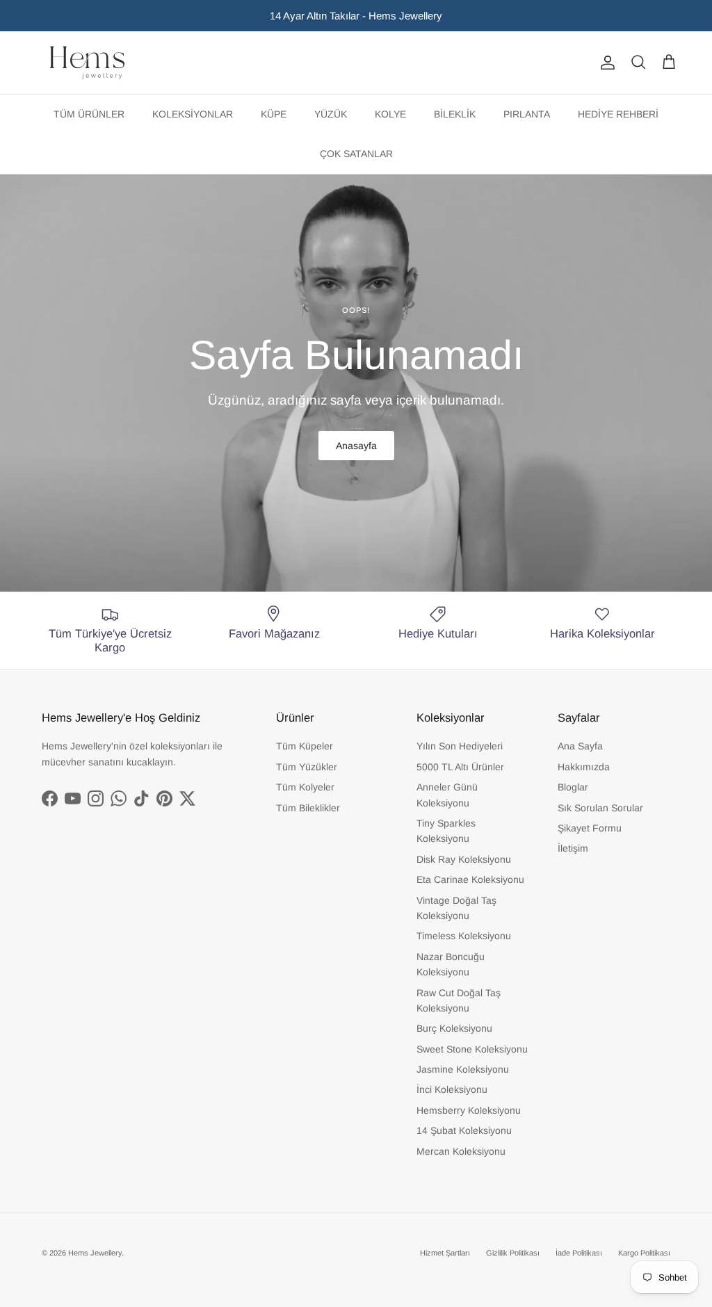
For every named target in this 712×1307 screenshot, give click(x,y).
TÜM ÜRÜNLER (89, 114)
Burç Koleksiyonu (454, 1028)
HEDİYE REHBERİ (618, 114)
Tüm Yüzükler (306, 766)
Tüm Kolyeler (305, 787)
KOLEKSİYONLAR (192, 114)
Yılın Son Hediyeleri (459, 746)
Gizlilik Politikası (513, 1253)
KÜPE (273, 114)
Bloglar (573, 787)
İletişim (573, 848)
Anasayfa (356, 445)
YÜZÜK (330, 114)
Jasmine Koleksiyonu (462, 1069)
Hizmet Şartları (445, 1253)
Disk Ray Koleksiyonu (463, 859)
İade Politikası (579, 1253)
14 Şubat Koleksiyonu (464, 1130)
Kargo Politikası (644, 1253)
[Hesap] (605, 62)
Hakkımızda (584, 766)
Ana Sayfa (580, 746)
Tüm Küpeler (304, 746)
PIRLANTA (526, 114)
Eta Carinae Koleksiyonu (470, 879)
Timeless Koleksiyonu (463, 935)
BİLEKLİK (455, 114)
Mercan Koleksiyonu (460, 1151)
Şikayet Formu (590, 828)
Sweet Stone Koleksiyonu (472, 1049)
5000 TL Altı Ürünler (460, 766)
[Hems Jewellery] (87, 62)
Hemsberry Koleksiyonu (468, 1110)
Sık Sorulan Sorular (600, 807)
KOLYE (390, 114)
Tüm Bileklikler (308, 807)
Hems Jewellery (95, 1253)
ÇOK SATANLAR (356, 153)
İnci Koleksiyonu (451, 1089)
